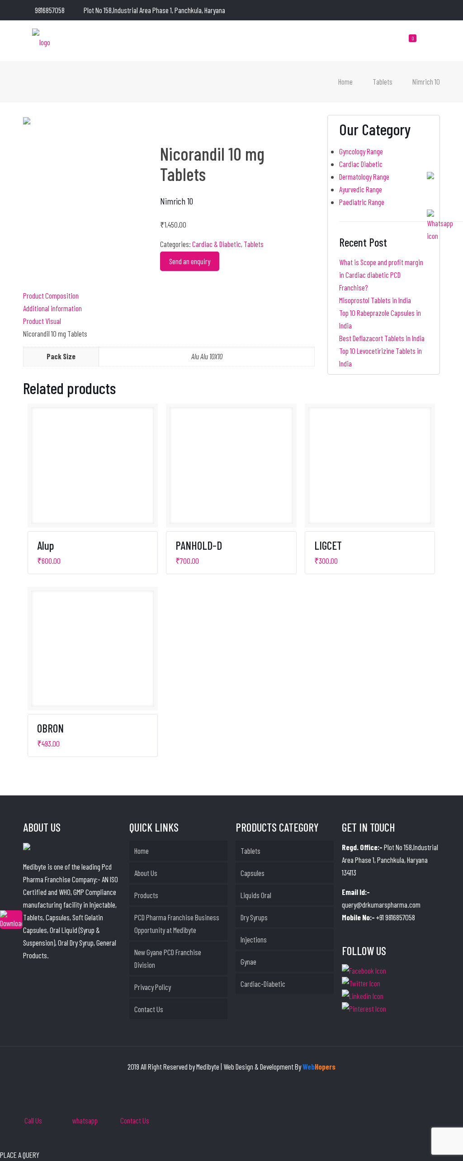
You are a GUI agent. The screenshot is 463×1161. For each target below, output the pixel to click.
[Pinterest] (423, 10)
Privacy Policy (152, 986)
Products (146, 894)
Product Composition (51, 295)
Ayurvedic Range (360, 189)
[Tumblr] (435, 10)
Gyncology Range (361, 151)
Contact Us (148, 1008)
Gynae (248, 961)
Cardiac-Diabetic (263, 983)
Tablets (382, 81)
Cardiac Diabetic (361, 163)
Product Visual (42, 320)
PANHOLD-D (198, 545)
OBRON (50, 728)
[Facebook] (398, 10)
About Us (145, 872)
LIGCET (328, 545)
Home (345, 81)
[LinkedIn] (411, 10)
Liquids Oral (256, 894)
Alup (45, 545)
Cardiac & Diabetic (216, 243)
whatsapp (85, 1120)
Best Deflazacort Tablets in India (382, 338)
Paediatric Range (361, 201)
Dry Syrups (254, 917)
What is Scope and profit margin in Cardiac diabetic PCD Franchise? (381, 274)
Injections (254, 939)
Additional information (52, 308)
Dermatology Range (364, 176)
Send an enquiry (189, 261)
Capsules (253, 872)
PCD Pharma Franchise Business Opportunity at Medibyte (176, 923)
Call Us (33, 1120)
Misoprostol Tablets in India (375, 300)
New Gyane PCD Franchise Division (167, 958)
